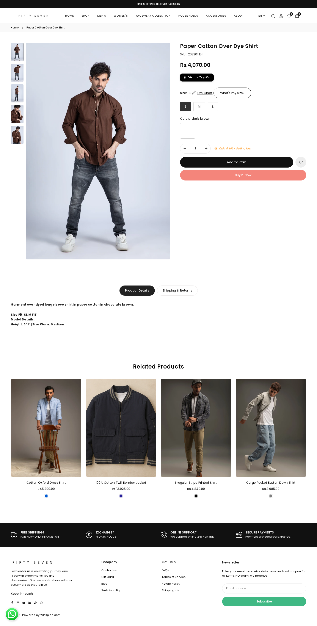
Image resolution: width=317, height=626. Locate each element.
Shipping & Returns (177, 290)
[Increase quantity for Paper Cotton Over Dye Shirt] (206, 148)
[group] (98, 151)
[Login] (281, 15)
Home (69, 16)
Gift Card (107, 577)
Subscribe (264, 601)
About (239, 16)
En (260, 16)
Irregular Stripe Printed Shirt (196, 482)
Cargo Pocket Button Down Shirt (270, 482)
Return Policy (171, 584)
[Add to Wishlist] (300, 162)
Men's (101, 16)
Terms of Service (174, 577)
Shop (85, 16)
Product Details (137, 290)
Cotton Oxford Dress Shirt (46, 482)
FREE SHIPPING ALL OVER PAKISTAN (158, 4)
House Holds (188, 16)
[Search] (273, 15)
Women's (121, 16)
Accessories (216, 16)
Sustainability (110, 590)
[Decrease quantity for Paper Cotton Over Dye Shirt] (184, 148)
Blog (104, 584)
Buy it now (243, 175)
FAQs (165, 570)
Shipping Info (171, 590)
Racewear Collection (153, 16)
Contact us (109, 570)
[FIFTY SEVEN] (33, 15)
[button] (160, 151)
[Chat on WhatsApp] (11, 614)
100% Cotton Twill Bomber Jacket (121, 482)
